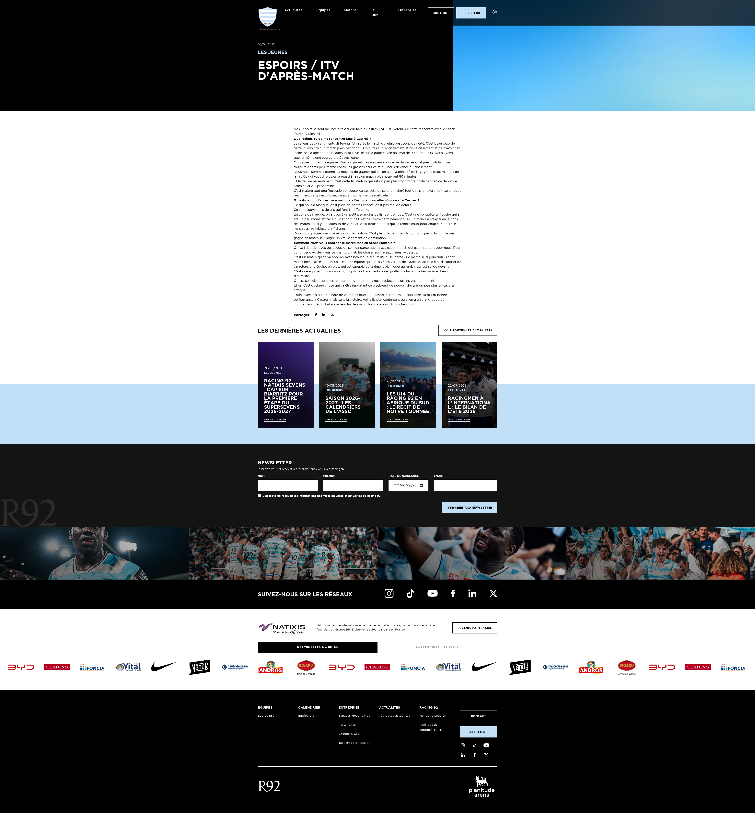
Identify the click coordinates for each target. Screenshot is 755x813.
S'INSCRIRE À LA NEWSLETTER (469, 507)
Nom (261, 476)
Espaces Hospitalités (354, 715)
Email (438, 476)
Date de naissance (404, 476)
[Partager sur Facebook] (316, 315)
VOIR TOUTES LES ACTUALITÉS (468, 330)
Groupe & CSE (349, 734)
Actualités (293, 10)
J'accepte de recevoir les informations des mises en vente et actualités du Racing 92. (321, 495)
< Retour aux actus (269, 29)
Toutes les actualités (394, 715)
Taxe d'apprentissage (354, 743)
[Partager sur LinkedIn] (323, 315)
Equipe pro (266, 715)
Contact (478, 716)
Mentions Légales (432, 715)
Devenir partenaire (475, 628)
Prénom (329, 476)
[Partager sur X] (332, 315)
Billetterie (478, 732)
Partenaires (347, 725)
